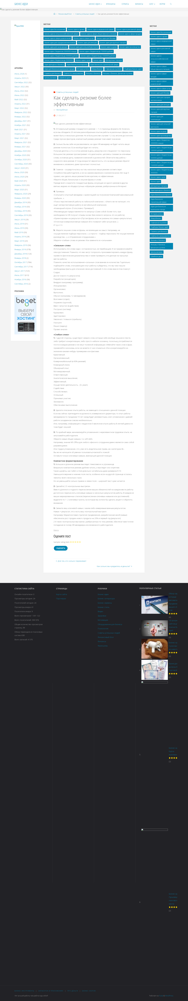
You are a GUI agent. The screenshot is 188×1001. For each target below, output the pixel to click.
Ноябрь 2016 (20, 279)
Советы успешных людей (84, 14)
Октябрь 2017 (20, 262)
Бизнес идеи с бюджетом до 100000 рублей (96, 51)
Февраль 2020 (20, 193)
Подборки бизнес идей (133, 69)
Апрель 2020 (20, 185)
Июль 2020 (19, 172)
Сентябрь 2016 (21, 283)
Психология (103, 628)
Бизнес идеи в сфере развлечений (57, 38)
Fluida (161, 996)
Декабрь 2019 (20, 202)
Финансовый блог (65, 14)
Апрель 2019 (20, 236)
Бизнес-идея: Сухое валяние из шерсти (175, 646)
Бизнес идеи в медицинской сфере (100, 29)
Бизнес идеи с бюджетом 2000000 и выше (60, 51)
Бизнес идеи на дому (109, 47)
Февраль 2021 (20, 142)
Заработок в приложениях (50, 991)
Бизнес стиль (103, 607)
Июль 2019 (19, 223)
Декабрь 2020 (20, 151)
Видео (100, 611)
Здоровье (102, 615)
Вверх (56, 530)
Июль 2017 (19, 275)
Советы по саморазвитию (73, 73)
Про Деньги (72, 991)
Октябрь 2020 (20, 159)
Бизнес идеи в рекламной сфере (128, 29)
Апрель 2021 (20, 134)
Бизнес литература (106, 598)
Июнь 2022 (19, 95)
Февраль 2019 (20, 245)
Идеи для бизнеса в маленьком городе (59, 69)
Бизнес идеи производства (130, 47)
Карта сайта (61, 594)
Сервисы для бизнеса (52, 73)
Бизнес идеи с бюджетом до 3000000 (58, 60)
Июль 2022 (19, 91)
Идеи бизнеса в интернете (77, 64)
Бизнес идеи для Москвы (106, 38)
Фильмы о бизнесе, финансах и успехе (117, 73)
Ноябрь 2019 (20, 206)
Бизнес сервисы (105, 603)
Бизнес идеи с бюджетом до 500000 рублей (61, 56)
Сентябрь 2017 (21, 266)
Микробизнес (97, 69)
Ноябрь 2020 (20, 155)
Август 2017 (19, 271)
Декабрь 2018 (20, 253)
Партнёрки (61, 598)
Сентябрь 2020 (21, 164)
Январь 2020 (20, 198)
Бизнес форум (89, 991)
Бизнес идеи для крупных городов (113, 42)
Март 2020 (19, 189)
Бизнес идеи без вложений (54, 29)
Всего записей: (21, 639)
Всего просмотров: (23, 615)
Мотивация (103, 620)
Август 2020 (19, 168)
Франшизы (103, 645)
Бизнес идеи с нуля (83, 60)
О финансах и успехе (113, 69)
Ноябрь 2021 (20, 125)
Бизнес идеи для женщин (87, 42)
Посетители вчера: (23, 611)
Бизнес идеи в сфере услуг (84, 38)
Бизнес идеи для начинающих (55, 47)
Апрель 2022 (20, 104)
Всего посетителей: (23, 620)
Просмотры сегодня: (23, 598)
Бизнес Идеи (21, 4)
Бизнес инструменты (24, 991)
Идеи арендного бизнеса (54, 64)
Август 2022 (19, 86)
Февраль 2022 (20, 112)
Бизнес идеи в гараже (76, 29)
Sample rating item (62, 542)
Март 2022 (19, 108)
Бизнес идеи (103, 594)
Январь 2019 (20, 249)
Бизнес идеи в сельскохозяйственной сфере (61, 34)
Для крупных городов (114, 60)
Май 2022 (18, 99)
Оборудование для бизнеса (110, 624)
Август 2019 (19, 219)
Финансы (102, 641)
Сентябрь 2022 (21, 82)
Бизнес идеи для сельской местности (84, 47)
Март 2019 (19, 241)
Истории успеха (83, 69)
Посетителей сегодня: (24, 603)
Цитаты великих (50, 78)
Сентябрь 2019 (21, 215)
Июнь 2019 (19, 228)
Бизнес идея (98, 60)
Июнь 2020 (19, 176)
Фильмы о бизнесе (93, 73)
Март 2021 (19, 138)
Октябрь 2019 (20, 211)
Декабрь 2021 (20, 121)
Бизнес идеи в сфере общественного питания (98, 34)
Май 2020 (18, 181)
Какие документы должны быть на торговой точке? (176, 667)
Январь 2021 (20, 146)
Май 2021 (18, 129)
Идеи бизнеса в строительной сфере (104, 64)
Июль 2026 (19, 73)
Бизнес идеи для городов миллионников (59, 42)
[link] (171, 4)
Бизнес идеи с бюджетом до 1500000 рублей (98, 56)
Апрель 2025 (20, 78)
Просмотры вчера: (22, 607)
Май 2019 (18, 232)
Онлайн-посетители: (23, 594)
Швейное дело (65, 78)
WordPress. (169, 996)
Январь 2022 (20, 116)
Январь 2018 (20, 258)
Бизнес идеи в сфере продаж (130, 34)
